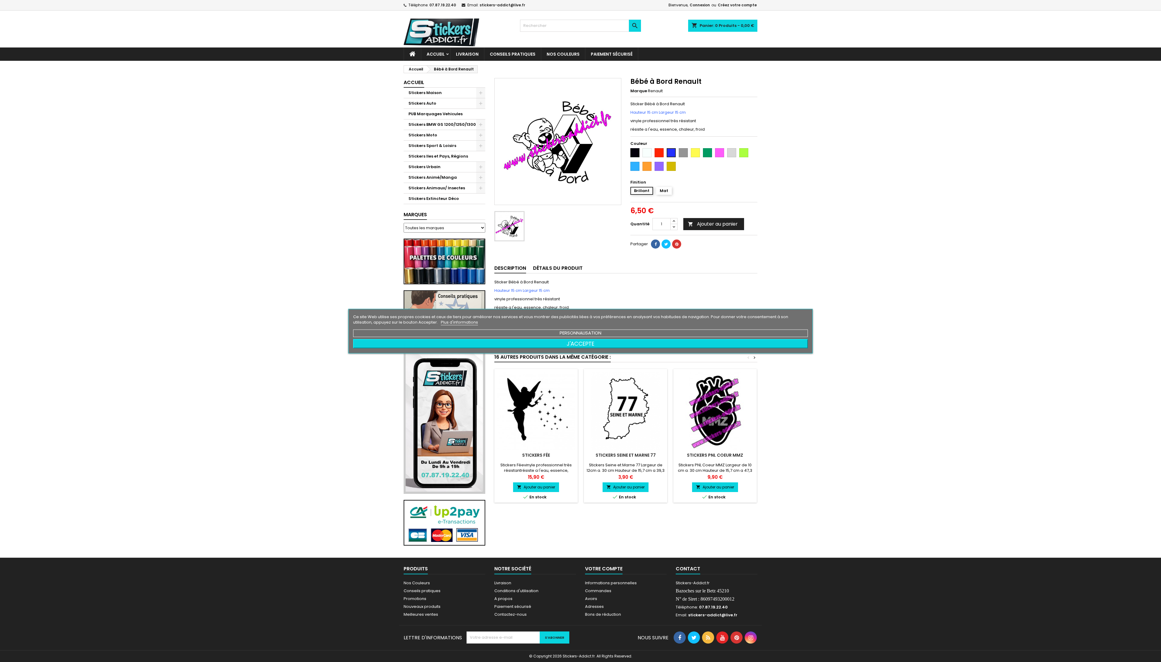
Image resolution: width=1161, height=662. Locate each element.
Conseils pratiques (422, 591)
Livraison (467, 54)
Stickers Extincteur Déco (433, 198)
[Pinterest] (676, 244)
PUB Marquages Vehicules (435, 114)
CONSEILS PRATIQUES (512, 54)
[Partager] (655, 244)
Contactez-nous (510, 614)
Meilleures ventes (421, 614)
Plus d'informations (459, 322)
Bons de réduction (603, 614)
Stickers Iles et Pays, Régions (438, 156)
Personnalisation (580, 332)
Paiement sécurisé (612, 54)
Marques (415, 214)
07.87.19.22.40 (442, 5)
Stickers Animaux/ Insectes (436, 188)
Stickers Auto (422, 103)
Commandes (598, 591)
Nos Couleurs (563, 54)
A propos (503, 599)
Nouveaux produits (422, 606)
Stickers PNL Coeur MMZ (715, 455)
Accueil (436, 54)
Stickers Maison (425, 93)
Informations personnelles (611, 583)
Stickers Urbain (424, 167)
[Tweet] (666, 244)
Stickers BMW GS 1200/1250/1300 (442, 124)
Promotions (415, 599)
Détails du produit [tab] (558, 268)
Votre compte (604, 568)
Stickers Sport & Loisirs (432, 145)
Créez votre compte (737, 5)
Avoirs (591, 599)
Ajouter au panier (713, 223)
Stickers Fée (536, 455)
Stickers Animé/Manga (432, 177)
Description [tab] (510, 268)
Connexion (700, 5)
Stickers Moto (422, 135)
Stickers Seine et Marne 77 (626, 455)
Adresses (594, 606)
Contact (688, 568)
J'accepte (580, 343)
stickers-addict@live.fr (502, 5)
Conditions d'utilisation (516, 591)
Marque (638, 91)
